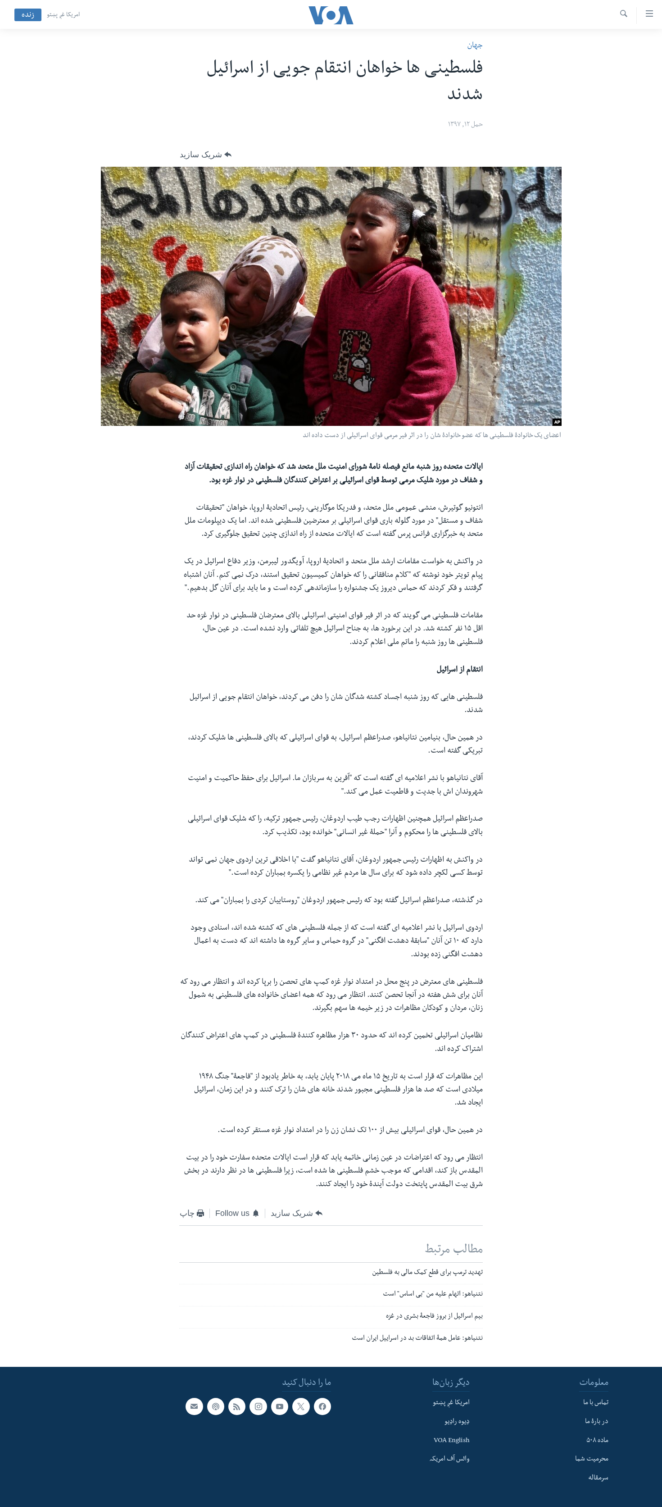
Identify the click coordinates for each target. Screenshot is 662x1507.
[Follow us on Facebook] (322, 1406)
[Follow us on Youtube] (279, 1406)
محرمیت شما (591, 1460)
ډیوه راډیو (457, 1422)
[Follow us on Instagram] (258, 1406)
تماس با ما (595, 1403)
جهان (475, 46)
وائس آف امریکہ (450, 1460)
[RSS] (236, 1406)
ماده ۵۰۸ (597, 1441)
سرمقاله (598, 1479)
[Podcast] (215, 1406)
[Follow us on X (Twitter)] (300, 1406)
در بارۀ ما (596, 1422)
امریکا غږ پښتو (63, 15)
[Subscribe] (194, 1406)
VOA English (452, 1441)
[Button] (205, 154)
